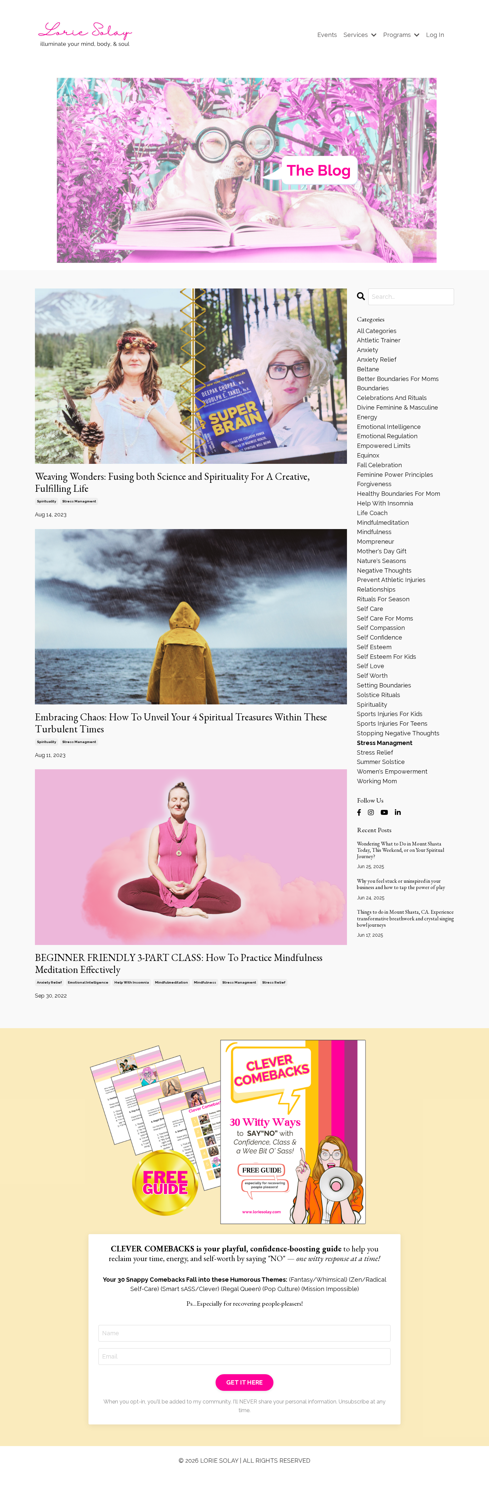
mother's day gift (382, 551)
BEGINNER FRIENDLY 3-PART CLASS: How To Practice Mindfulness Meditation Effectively (178, 964)
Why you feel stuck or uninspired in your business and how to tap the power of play (401, 884)
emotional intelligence (88, 982)
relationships (376, 589)
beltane (368, 369)
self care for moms (385, 618)
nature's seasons (381, 560)
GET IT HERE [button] (244, 1382)
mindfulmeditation (171, 982)
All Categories (377, 330)
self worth (372, 675)
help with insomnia (131, 982)
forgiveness (374, 483)
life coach (372, 512)
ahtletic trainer (379, 340)
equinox (368, 455)
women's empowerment (392, 771)
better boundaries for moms (398, 378)
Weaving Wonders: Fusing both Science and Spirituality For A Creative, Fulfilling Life (172, 482)
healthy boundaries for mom (398, 493)
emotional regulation (387, 436)
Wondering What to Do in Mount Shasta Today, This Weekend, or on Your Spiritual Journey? (400, 850)
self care (370, 608)
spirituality (46, 501)
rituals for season (383, 599)
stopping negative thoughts (398, 733)
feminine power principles (395, 474)
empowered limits (383, 445)
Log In (435, 34)
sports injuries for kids (389, 713)
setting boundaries (384, 685)
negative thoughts (384, 570)
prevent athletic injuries (391, 579)
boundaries (373, 388)
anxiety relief (49, 982)
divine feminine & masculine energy (397, 412)
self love (370, 665)
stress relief (273, 982)
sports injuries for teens (392, 723)
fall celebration (379, 465)
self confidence (379, 637)
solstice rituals (378, 694)
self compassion (381, 627)
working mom (377, 781)
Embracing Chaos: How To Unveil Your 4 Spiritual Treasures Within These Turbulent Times (181, 723)
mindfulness (205, 982)
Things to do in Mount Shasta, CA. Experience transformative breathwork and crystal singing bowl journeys (405, 918)
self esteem (374, 647)
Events (327, 34)
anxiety (367, 349)
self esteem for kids (386, 656)
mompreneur (375, 541)
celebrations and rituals (392, 397)
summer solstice (381, 761)
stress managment (79, 501)
